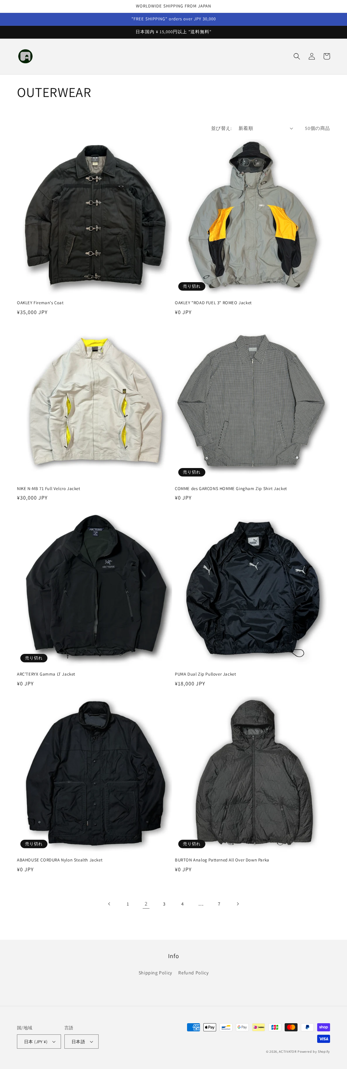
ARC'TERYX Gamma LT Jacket (46, 674)
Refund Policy (193, 973)
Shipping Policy (155, 973)
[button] (296, 56)
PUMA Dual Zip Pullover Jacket (205, 674)
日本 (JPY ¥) (35, 1042)
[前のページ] (109, 903)
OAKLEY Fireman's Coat (40, 303)
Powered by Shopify (314, 1051)
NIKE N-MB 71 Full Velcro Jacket (48, 488)
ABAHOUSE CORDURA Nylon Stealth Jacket (59, 860)
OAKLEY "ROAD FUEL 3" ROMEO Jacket (213, 303)
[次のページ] (237, 903)
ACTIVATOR (288, 1051)
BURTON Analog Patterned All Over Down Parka (222, 860)
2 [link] (146, 903)
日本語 (78, 1042)
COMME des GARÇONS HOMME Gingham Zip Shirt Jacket (231, 488)
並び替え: (221, 128)
